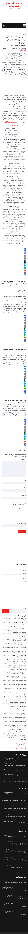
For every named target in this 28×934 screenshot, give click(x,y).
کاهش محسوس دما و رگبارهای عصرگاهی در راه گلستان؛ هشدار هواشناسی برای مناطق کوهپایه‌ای (14, 897)
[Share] (14, 274)
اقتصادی (24, 570)
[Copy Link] (14, 257)
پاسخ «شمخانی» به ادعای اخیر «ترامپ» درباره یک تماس (15, 401)
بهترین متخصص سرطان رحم (19, 742)
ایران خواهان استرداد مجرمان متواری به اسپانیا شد (14, 350)
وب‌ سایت (23, 495)
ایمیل (24, 487)
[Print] (14, 259)
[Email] (14, 254)
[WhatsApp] (14, 269)
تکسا (25, 746)
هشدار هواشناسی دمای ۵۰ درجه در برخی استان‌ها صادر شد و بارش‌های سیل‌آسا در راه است (14, 889)
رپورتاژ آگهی (23, 575)
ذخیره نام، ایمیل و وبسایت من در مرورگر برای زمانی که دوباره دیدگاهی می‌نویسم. (13, 503)
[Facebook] (14, 249)
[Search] (4, 25)
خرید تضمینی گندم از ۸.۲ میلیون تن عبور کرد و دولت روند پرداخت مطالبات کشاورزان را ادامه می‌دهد (14, 843)
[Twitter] (14, 264)
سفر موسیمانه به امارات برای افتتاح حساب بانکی (15, 297)
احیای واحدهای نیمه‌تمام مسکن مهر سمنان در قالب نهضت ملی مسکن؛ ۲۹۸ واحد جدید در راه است (14, 859)
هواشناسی (24, 581)
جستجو (24, 608)
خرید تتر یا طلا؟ (22, 744)
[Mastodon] (14, 252)
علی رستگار (22, 45)
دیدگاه (24, 459)
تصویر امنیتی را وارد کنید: (20, 523)
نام (25, 480)
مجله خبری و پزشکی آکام (19, 748)
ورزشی (24, 583)
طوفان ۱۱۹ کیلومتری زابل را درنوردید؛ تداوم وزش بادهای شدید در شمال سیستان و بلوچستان (14, 905)
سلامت (24, 578)
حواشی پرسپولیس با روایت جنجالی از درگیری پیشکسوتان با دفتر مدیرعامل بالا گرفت (14, 800)
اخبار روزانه (24, 34)
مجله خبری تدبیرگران (10, 122)
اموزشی (24, 573)
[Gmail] (14, 271)
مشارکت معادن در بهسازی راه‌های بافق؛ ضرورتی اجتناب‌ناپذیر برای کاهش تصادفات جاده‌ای (14, 867)
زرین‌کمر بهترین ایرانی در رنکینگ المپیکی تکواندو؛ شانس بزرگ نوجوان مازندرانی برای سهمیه (14, 808)
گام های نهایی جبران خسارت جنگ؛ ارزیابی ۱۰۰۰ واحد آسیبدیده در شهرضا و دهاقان (15, 851)
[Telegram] (14, 266)
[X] (14, 262)
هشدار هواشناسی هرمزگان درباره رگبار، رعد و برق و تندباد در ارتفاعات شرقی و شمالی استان (14, 913)
